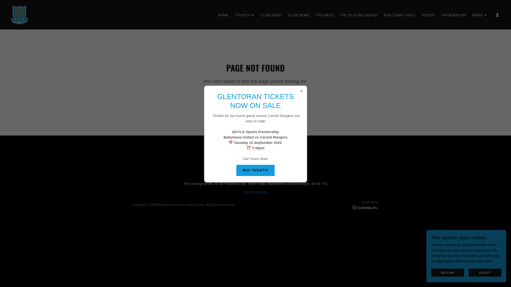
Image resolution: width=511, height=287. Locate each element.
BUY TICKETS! (255, 170)
